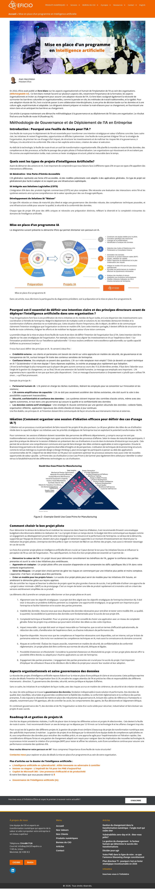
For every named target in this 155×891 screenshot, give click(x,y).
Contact (131, 5)
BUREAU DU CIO (88, 5)
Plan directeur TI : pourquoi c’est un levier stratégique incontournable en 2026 (123, 862)
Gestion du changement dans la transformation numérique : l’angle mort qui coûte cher (124, 828)
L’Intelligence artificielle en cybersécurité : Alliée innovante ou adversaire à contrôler (56, 765)
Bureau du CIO (63, 842)
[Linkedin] (13, 870)
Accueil (12, 14)
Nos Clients (62, 834)
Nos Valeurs (62, 830)
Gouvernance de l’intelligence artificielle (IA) (35, 780)
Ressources (118, 5)
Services (73, 5)
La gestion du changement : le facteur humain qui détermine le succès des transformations (121, 844)
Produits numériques (67, 838)
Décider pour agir (111, 850)
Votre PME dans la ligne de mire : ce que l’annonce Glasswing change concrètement (123, 856)
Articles (60, 846)
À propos (104, 5)
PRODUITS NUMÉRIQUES (55, 5)
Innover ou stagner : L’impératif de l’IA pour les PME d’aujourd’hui (46, 768)
